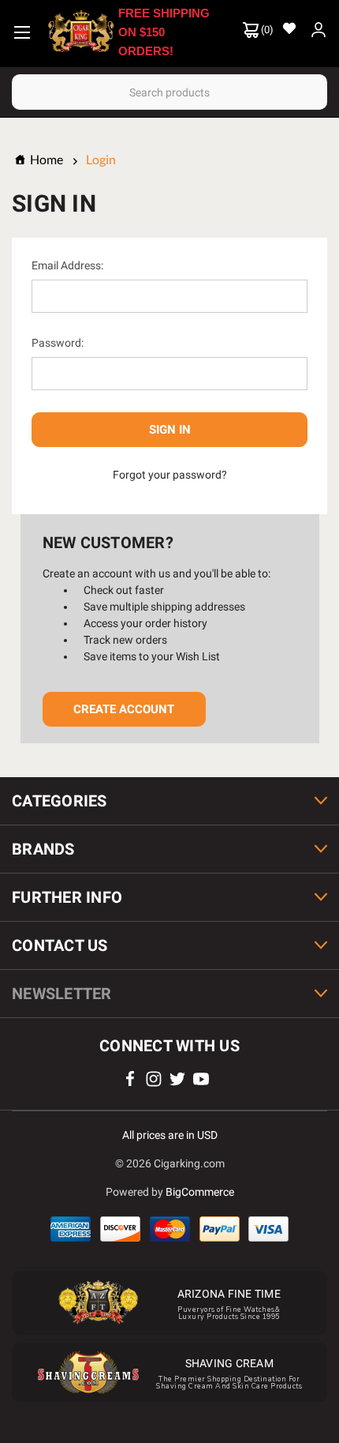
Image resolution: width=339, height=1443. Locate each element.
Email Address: (67, 265)
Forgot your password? (170, 474)
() (266, 30)
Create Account (123, 709)
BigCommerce (200, 1192)
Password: (58, 342)
